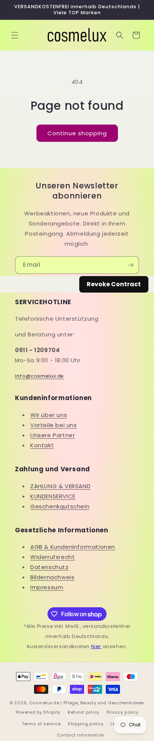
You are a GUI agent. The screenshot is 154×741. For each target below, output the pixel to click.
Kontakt (42, 445)
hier (96, 646)
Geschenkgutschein (59, 506)
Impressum (46, 587)
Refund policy (83, 712)
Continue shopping (77, 133)
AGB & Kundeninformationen (72, 547)
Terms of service (41, 724)
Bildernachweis (52, 577)
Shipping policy (86, 724)
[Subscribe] (130, 265)
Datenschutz (49, 567)
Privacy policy (123, 712)
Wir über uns (48, 415)
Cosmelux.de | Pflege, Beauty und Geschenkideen (87, 703)
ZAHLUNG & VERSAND (60, 486)
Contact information (80, 735)
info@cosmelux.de (39, 376)
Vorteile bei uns (53, 425)
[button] (15, 35)
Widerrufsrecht (52, 557)
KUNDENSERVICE (53, 496)
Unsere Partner (52, 435)
